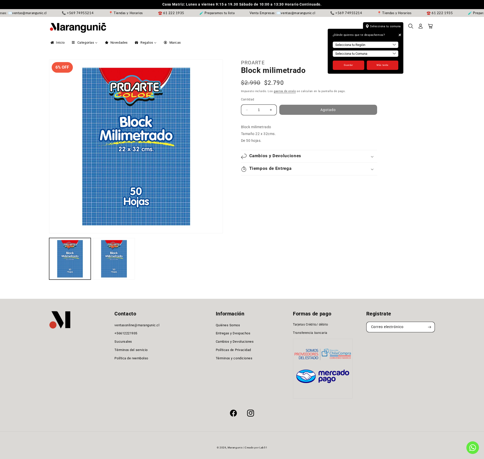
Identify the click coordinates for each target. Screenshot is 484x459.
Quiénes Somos (228, 325)
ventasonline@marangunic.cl (136, 325)
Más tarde (382, 65)
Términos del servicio (130, 350)
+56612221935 (125, 333)
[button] (411, 28)
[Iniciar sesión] (421, 28)
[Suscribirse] (430, 327)
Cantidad (247, 99)
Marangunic (235, 447)
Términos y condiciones (234, 358)
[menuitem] (57, 42)
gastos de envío (285, 91)
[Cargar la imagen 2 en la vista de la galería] (114, 259)
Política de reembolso (131, 358)
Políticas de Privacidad (233, 350)
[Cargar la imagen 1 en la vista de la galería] (70, 259)
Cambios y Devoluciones (235, 341)
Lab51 (263, 447)
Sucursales (123, 341)
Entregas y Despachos (233, 333)
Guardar (348, 65)
